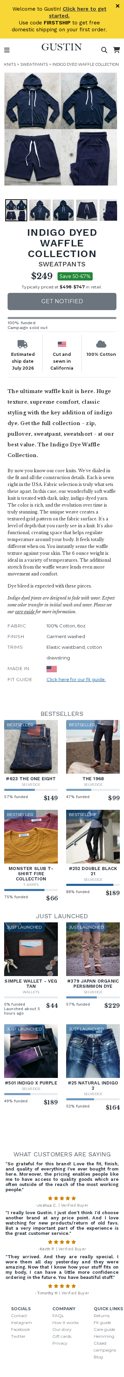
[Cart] (116, 50)
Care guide (104, 1329)
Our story (62, 1329)
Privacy (60, 1343)
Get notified (62, 301)
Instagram (21, 1322)
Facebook (20, 1329)
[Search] (104, 50)
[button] (60, 129)
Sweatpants (34, 64)
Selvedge (31, 784)
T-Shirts (31, 884)
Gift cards (61, 1336)
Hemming (104, 1336)
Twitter (18, 1336)
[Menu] (7, 50)
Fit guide (102, 1322)
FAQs (57, 1315)
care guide (24, 611)
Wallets (31, 992)
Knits (10, 64)
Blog (98, 1356)
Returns (102, 1315)
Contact (19, 1315)
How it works (65, 1322)
